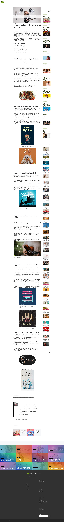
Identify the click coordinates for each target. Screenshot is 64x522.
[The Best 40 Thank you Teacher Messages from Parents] (46, 269)
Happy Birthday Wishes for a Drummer (20, 52)
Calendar (40, 482)
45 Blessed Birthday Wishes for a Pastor (55, 451)
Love (39, 499)
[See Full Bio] (29, 416)
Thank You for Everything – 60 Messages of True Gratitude (46, 185)
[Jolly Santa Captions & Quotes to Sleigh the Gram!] (46, 322)
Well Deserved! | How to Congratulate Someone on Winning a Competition (46, 152)
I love (28, 234)
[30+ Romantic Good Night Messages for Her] (46, 204)
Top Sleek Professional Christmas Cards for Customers (46, 305)
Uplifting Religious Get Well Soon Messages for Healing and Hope (46, 312)
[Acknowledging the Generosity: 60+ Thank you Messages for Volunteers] (46, 276)
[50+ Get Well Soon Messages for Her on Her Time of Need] (46, 225)
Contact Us (27, 489)
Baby (1, 449)
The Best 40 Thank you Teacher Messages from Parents (46, 272)
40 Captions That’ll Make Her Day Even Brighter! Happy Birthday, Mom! (7, 460)
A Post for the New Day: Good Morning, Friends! (23, 451)
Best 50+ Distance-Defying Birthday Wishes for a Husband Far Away (46, 29)
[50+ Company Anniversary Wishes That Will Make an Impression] (46, 190)
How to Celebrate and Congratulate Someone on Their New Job (46, 240)
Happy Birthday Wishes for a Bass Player (20, 50)
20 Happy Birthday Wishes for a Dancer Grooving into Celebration (24, 397)
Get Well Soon (41, 488)
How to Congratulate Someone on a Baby (46, 246)
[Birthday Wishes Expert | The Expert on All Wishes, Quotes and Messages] (2, 2)
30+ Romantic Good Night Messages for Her (46, 208)
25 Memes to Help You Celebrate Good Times (40, 469)
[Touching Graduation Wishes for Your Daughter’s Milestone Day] (46, 211)
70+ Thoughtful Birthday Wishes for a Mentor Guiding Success (46, 42)
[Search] (49, 11)
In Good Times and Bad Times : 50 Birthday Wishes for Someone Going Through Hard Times (23, 468)
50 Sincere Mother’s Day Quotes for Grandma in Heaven (46, 259)
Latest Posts (17, 5)
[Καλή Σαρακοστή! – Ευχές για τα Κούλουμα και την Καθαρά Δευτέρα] (46, 156)
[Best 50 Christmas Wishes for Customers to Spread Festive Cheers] (46, 336)
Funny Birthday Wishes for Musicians (20, 46)
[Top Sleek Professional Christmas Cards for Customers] (46, 302)
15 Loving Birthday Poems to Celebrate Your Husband (40, 460)
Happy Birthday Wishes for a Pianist (20, 48)
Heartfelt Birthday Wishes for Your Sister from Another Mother (46, 66)
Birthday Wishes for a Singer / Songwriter (20, 45)
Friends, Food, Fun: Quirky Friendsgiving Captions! (46, 319)
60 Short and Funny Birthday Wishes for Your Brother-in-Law (55, 460)
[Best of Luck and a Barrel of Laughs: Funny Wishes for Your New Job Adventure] (46, 197)
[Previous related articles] (38, 427)
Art (39, 478)
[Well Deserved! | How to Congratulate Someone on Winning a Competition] (46, 149)
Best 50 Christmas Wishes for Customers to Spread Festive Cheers (46, 340)
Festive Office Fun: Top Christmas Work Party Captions (46, 266)
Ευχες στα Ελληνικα (42, 509)
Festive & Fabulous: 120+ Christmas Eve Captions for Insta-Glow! (46, 332)
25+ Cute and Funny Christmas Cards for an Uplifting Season (46, 292)
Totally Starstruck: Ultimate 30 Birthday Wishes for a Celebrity (46, 131)
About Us (27, 483)
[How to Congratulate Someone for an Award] (46, 232)
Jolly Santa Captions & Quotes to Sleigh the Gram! (46, 325)
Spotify (23, 414)
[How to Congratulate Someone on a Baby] (46, 244)
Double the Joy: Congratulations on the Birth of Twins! (8, 451)
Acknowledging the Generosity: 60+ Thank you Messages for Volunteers (46, 279)
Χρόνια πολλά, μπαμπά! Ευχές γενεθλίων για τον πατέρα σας (46, 166)
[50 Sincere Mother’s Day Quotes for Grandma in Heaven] (46, 256)
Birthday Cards (41, 480)
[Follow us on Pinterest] (47, 7)
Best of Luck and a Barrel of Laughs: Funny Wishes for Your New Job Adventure (46, 200)
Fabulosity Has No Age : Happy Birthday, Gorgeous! (7, 469)
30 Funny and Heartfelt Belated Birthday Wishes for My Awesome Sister (24, 432)
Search (40, 514)
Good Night (40, 492)
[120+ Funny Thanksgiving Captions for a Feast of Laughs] (46, 295)
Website (20, 414)
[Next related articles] (40, 427)
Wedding (40, 508)
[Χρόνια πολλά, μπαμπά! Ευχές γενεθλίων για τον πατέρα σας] (46, 163)
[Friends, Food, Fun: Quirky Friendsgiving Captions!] (46, 316)
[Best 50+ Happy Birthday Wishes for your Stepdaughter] (46, 283)
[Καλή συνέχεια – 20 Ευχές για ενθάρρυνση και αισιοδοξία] (46, 176)
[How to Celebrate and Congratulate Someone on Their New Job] (46, 237)
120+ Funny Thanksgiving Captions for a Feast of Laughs (46, 299)
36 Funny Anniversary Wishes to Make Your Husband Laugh (46, 253)
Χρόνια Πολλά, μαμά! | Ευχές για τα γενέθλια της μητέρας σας (46, 172)
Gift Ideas (40, 489)
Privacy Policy (27, 487)
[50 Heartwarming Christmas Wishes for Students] (46, 344)
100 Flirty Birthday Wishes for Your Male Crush (46, 54)
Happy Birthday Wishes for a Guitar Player (21, 49)
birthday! (24, 187)
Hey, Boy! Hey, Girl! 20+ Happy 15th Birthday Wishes (40, 451)
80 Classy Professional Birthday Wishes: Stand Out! (29, 354)
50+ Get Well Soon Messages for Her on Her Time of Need (46, 228)
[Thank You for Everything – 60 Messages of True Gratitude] (46, 182)
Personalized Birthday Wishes (43, 502)
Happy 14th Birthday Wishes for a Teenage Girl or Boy (46, 92)
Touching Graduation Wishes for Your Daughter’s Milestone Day (46, 214)
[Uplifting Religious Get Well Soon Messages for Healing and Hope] (46, 308)
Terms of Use (27, 486)
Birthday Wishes (21, 5)
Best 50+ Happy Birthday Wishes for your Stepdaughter (46, 16)
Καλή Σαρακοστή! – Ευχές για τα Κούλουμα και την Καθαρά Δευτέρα (46, 159)
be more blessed (24, 186)
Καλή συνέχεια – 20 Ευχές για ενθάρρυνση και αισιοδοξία (46, 179)
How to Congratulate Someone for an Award (46, 234)
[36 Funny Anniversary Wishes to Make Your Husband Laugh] (46, 250)
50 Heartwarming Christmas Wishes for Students (46, 347)
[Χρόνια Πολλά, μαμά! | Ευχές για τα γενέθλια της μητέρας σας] (46, 169)
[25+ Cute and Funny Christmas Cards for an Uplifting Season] (46, 289)
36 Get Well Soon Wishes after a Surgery (46, 222)
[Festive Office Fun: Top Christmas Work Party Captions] (46, 263)
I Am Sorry (40, 498)
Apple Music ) (26, 414)
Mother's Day (41, 500)
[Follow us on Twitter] (63, 520)
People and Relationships (35, 467)
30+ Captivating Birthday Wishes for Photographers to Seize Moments (46, 79)
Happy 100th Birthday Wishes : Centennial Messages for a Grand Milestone (46, 118)
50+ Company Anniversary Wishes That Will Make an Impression (46, 193)
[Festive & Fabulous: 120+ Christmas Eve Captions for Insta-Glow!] (46, 329)
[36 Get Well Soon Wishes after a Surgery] (46, 218)
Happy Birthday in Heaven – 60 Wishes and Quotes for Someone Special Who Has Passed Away (23, 459)
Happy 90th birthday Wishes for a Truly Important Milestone (46, 105)
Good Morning (18, 449)
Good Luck (40, 490)
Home (14, 5)
